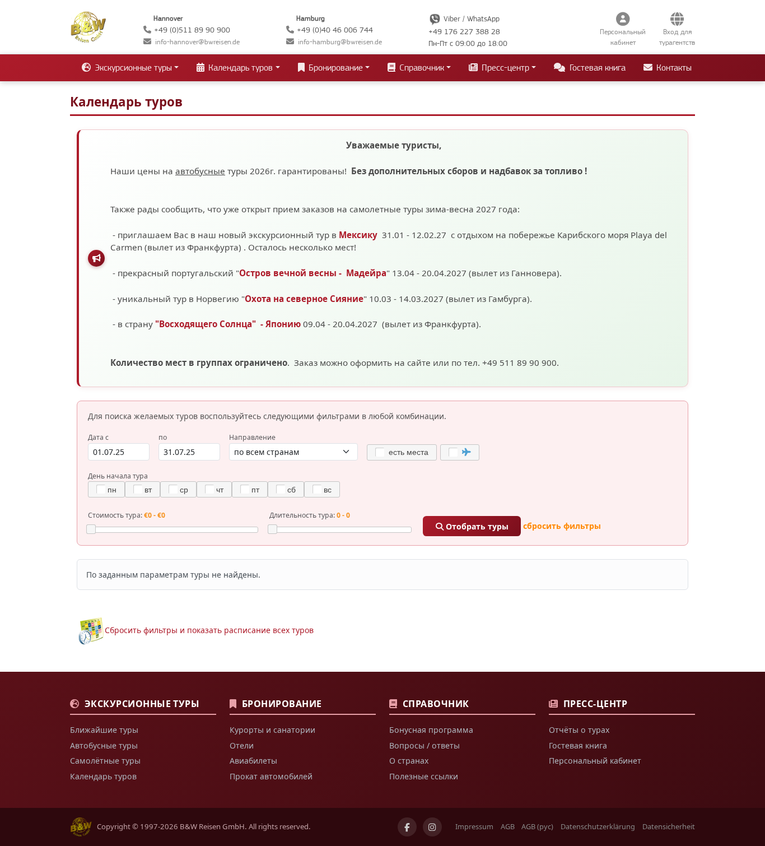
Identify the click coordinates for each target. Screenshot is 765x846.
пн (112, 489)
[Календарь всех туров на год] (91, 630)
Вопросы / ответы (424, 745)
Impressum (474, 826)
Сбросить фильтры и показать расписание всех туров (209, 630)
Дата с (98, 437)
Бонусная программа (431, 729)
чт (219, 489)
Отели (242, 745)
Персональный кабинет (595, 760)
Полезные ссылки (423, 776)
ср (184, 489)
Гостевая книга (596, 68)
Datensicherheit (668, 826)
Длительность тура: (309, 515)
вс (328, 489)
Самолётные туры (105, 760)
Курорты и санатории (272, 729)
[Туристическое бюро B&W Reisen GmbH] (88, 25)
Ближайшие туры (104, 729)
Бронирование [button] (334, 68)
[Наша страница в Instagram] (432, 826)
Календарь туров (103, 776)
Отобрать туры (476, 526)
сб (291, 489)
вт (148, 489)
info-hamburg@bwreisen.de (340, 42)
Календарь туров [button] (239, 68)
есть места (407, 452)
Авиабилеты (253, 760)
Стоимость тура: (126, 515)
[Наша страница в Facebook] (407, 826)
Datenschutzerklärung (598, 826)
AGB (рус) (537, 826)
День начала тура (118, 476)
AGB (508, 826)
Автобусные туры (104, 745)
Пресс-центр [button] (504, 68)
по (162, 437)
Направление (252, 437)
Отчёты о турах (579, 729)
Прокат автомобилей (271, 776)
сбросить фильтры (562, 526)
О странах (408, 760)
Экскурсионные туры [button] (132, 68)
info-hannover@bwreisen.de (197, 42)
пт (255, 489)
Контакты (673, 68)
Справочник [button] (420, 68)
